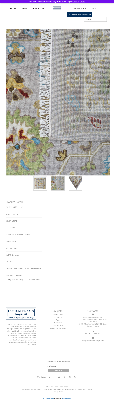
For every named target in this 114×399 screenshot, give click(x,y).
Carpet (24, 8)
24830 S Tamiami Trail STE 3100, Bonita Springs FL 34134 (93, 325)
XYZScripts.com (66, 398)
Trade (76, 8)
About (85, 8)
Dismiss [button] (82, 1)
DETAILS (76, 1)
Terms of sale (58, 325)
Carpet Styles (58, 314)
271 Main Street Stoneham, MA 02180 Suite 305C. (93, 320)
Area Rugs (38, 8)
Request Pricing (35, 280)
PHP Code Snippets (48, 398)
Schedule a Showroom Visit (79, 14)
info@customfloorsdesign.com (93, 340)
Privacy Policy (58, 392)
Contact (95, 8)
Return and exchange (58, 328)
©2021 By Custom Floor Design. (57, 387)
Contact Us (58, 317)
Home (13, 8)
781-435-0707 (96, 333)
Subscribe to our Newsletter (58, 361)
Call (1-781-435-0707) (15, 280)
